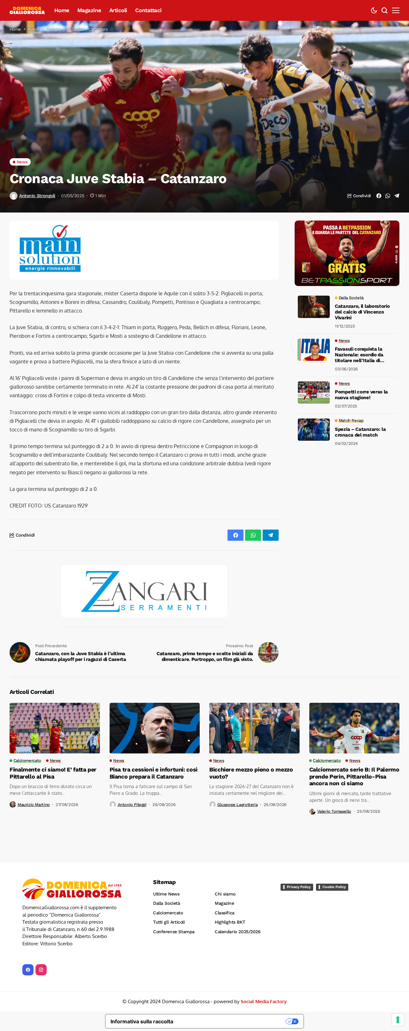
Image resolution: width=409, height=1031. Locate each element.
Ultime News (166, 893)
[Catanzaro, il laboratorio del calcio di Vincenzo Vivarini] (314, 307)
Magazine (224, 903)
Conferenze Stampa (174, 931)
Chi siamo (225, 893)
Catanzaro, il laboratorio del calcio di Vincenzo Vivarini (362, 312)
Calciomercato (168, 912)
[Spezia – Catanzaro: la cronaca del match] (314, 429)
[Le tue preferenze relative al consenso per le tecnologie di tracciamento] (398, 1020)
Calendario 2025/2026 (238, 931)
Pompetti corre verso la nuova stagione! (361, 395)
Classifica (225, 912)
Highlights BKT (230, 922)
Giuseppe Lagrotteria (237, 804)
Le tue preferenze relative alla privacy (233, 1021)
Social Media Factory (264, 1001)
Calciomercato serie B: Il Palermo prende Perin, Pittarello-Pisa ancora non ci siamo (354, 776)
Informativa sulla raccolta (142, 1021)
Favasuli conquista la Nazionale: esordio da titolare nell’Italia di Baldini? (359, 355)
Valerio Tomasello (334, 811)
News (33, 29)
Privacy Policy (299, 887)
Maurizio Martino (34, 804)
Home (15, 29)
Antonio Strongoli (37, 195)
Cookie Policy (334, 887)
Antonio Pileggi (132, 804)
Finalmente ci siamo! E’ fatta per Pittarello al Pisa (53, 773)
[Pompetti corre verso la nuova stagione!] (314, 392)
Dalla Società (166, 903)
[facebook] (28, 969)
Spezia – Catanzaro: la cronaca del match (360, 432)
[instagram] (41, 969)
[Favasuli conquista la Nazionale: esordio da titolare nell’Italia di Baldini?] (314, 349)
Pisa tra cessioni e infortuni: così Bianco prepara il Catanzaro (153, 773)
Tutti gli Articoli (169, 922)
